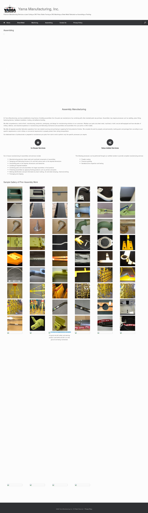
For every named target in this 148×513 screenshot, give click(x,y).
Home (8, 23)
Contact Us (63, 23)
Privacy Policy (77, 23)
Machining (35, 23)
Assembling (49, 23)
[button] (145, 22)
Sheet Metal (20, 23)
